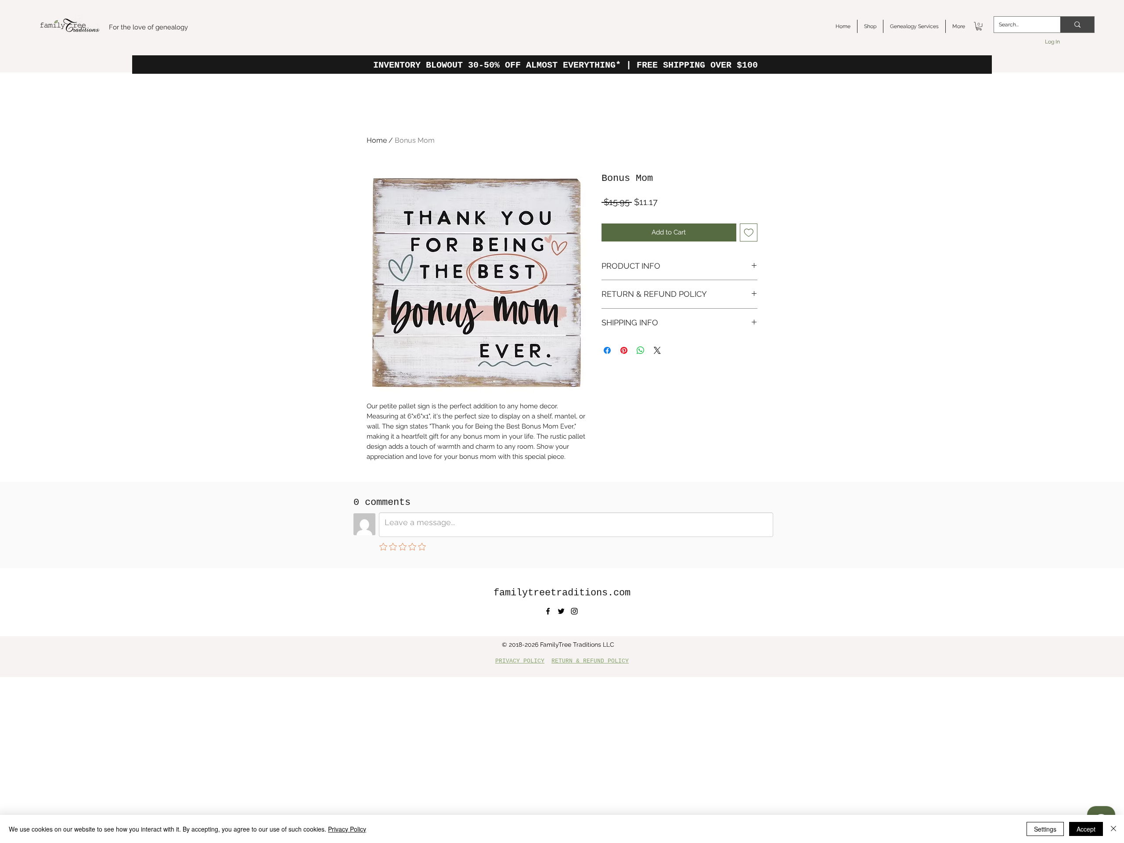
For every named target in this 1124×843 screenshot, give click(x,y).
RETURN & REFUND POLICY (590, 661)
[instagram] (574, 611)
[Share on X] (657, 350)
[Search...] (1077, 24)
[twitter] (561, 611)
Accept (1086, 829)
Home (377, 140)
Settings (1045, 829)
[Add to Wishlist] (749, 232)
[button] (979, 26)
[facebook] (548, 611)
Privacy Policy (347, 829)
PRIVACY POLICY (519, 661)
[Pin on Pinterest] (624, 350)
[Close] (1113, 829)
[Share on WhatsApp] (640, 350)
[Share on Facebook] (607, 350)
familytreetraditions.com (562, 592)
